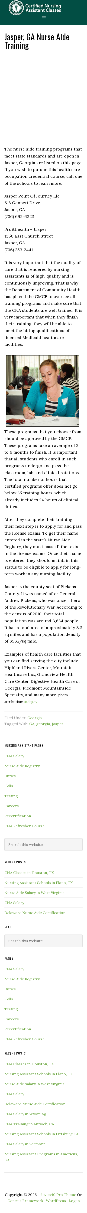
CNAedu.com (43, 7)
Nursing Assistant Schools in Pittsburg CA (41, 1134)
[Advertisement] (43, 97)
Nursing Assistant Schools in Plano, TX (38, 882)
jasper (57, 723)
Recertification (17, 816)
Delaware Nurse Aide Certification (34, 912)
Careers (11, 806)
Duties (10, 776)
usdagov (30, 702)
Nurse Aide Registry (22, 766)
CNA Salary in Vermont (24, 1144)
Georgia (34, 717)
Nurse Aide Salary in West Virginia (34, 892)
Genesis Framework (25, 1200)
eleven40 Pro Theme (57, 1194)
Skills (8, 786)
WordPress (56, 1200)
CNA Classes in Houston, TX (29, 872)
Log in (74, 1200)
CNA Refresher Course (24, 826)
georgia (43, 723)
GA (31, 723)
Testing (11, 796)
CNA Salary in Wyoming (25, 1114)
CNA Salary (14, 756)
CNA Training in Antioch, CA (29, 1124)
